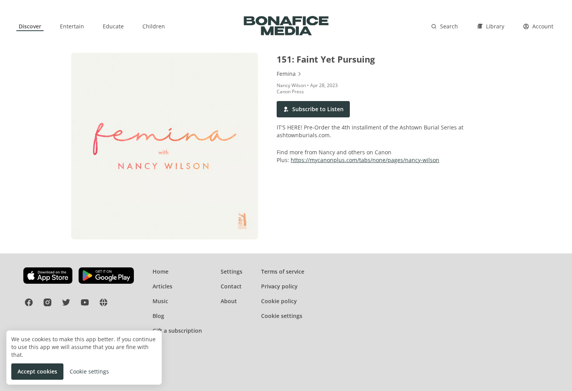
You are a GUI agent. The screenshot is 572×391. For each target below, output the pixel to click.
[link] (30, 26)
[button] (313, 109)
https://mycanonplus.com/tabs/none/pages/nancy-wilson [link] (365, 160)
